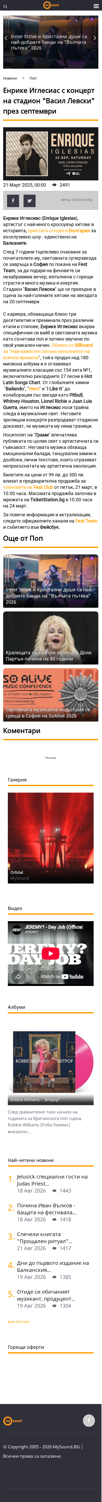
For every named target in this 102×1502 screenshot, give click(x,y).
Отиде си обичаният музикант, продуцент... (46, 1295)
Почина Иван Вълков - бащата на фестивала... (46, 1209)
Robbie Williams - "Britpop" (35, 1099)
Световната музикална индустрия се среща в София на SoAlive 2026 (48, 712)
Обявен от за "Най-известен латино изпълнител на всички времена (48, 351)
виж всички (18, 1321)
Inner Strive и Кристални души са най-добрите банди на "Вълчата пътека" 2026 (49, 42)
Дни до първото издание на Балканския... (53, 1266)
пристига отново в (59, 230)
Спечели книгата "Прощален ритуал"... (44, 1238)
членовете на (28, 487)
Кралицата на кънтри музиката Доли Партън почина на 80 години (49, 655)
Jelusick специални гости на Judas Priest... (52, 1180)
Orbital (16, 872)
